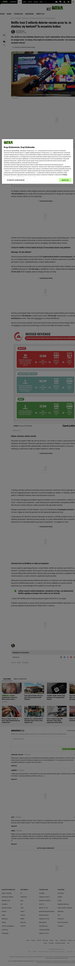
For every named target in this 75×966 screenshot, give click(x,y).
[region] (37, 161)
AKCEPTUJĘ (65, 180)
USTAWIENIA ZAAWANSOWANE (16, 180)
